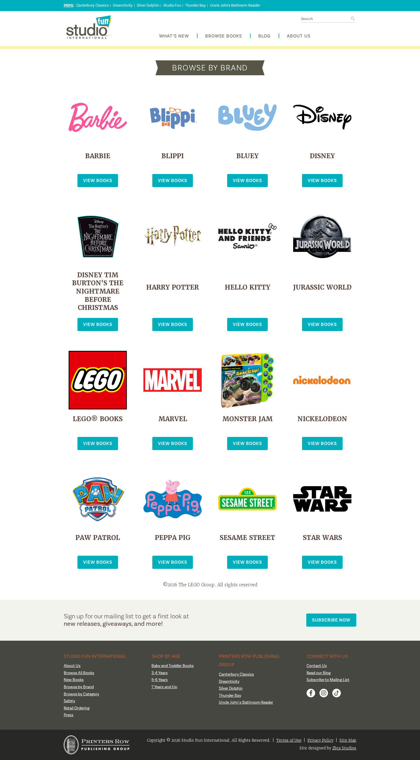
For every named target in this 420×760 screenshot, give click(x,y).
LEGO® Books (98, 419)
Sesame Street (247, 538)
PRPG (68, 5)
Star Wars (322, 538)
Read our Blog (319, 673)
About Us (299, 36)
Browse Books (223, 36)
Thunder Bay (195, 5)
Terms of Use (288, 740)
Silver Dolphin (148, 5)
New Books (74, 679)
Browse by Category (81, 694)
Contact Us (317, 665)
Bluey (247, 156)
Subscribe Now (331, 620)
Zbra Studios (344, 748)
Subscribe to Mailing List (328, 679)
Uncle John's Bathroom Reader (235, 5)
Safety (69, 701)
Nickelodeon (322, 419)
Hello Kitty (247, 287)
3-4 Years (159, 673)
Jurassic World (322, 287)
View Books (97, 180)
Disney (322, 156)
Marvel (172, 419)
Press (68, 715)
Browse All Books (79, 673)
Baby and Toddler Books (172, 665)
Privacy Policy (320, 740)
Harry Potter (172, 287)
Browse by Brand (79, 687)
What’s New (174, 36)
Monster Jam (247, 419)
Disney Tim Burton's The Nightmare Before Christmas (97, 291)
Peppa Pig (173, 538)
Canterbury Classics (92, 5)
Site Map (347, 740)
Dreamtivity (123, 5)
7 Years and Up (164, 687)
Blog (264, 36)
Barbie (97, 156)
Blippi (172, 156)
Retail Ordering (76, 708)
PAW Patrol (97, 538)
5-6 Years (159, 679)
